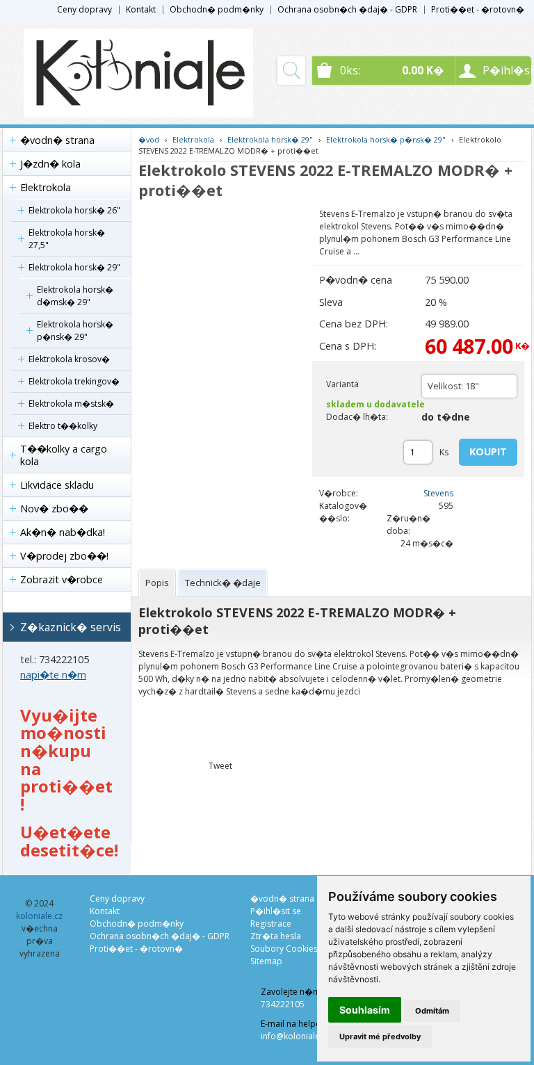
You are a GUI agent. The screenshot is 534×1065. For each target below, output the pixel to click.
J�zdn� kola (50, 163)
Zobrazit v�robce (61, 579)
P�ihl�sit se (275, 911)
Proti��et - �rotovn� (477, 9)
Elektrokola (45, 187)
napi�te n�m (53, 674)
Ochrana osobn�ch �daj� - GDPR (347, 9)
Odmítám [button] (432, 1011)
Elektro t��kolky (63, 426)
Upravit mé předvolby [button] (380, 1036)
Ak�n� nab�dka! (62, 532)
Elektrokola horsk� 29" (74, 267)
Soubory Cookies (284, 948)
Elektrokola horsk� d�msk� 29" (75, 296)
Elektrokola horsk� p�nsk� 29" (75, 330)
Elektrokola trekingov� (74, 381)
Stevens (438, 493)
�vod (148, 139)
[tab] (157, 583)
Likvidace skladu (57, 484)
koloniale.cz (39, 916)
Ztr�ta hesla (275, 936)
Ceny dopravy (84, 9)
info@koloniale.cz (295, 1036)
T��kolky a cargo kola (63, 455)
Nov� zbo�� (54, 508)
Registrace (270, 923)
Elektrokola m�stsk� (71, 403)
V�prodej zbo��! (64, 555)
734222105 (283, 1004)
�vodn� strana (57, 140)
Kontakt (141, 9)
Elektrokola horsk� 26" (74, 210)
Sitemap (266, 961)
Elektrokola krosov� (69, 359)
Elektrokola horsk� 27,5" (67, 239)
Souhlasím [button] (364, 1010)
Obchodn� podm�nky (217, 9)
